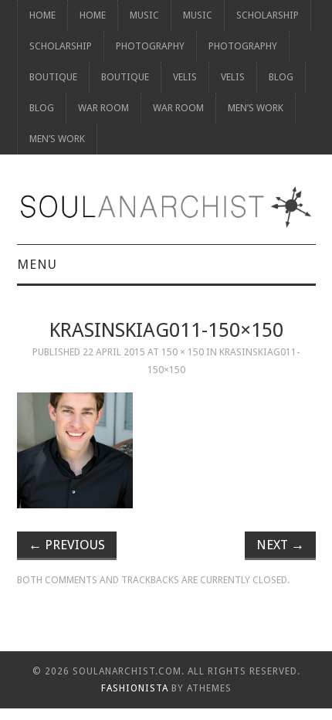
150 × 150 (182, 352)
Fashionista (134, 688)
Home (42, 15)
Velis (185, 77)
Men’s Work (255, 108)
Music (144, 15)
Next (280, 544)
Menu (37, 264)
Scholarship (267, 15)
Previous (67, 544)
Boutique (53, 77)
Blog (281, 77)
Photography (150, 46)
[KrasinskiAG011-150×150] (166, 450)
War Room (103, 108)
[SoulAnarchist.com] (166, 207)
